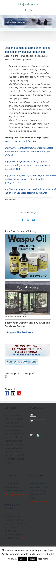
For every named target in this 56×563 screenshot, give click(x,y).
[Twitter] (13, 393)
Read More (43, 558)
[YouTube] (19, 393)
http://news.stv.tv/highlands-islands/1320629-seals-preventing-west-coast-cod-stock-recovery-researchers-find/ (27, 165)
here (22, 537)
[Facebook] (7, 393)
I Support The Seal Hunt (19, 332)
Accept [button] (22, 559)
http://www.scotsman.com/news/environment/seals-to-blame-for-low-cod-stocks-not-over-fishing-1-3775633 (28, 151)
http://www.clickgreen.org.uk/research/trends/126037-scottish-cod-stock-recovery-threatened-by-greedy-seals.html (30, 179)
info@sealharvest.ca (28, 4)
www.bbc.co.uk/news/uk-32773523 (20, 141)
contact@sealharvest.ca (15, 494)
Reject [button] (32, 559)
